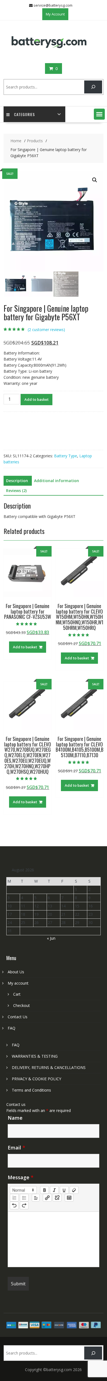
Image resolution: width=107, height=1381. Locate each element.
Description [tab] (17, 480)
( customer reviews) (46, 329)
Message (20, 1177)
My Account (55, 14)
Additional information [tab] (56, 480)
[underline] (64, 1190)
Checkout (21, 1005)
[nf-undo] (14, 1205)
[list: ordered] (14, 1198)
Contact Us (17, 1016)
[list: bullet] (24, 1198)
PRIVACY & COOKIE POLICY (36, 1078)
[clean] (74, 1190)
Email (16, 1147)
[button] (99, 114)
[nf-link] (47, 1198)
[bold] (44, 1190)
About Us (16, 971)
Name (15, 1117)
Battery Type (65, 455)
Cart (17, 994)
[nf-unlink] (57, 1198)
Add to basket (36, 399)
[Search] (93, 86)
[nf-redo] (24, 1205)
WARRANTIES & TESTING (35, 1056)
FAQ (11, 1028)
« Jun (51, 938)
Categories (24, 114)
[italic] (54, 1190)
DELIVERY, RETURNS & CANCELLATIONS (49, 1067)
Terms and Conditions (31, 1090)
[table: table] (69, 1198)
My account (18, 983)
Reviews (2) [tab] (16, 490)
